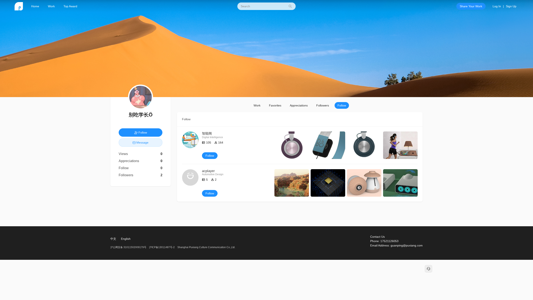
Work (51, 6)
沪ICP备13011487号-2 (162, 247)
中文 (113, 238)
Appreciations (299, 105)
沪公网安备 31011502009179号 (128, 247)
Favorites (275, 105)
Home (35, 6)
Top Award (70, 6)
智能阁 (207, 133)
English (126, 238)
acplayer (208, 171)
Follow (341, 105)
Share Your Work (471, 6)
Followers (322, 105)
